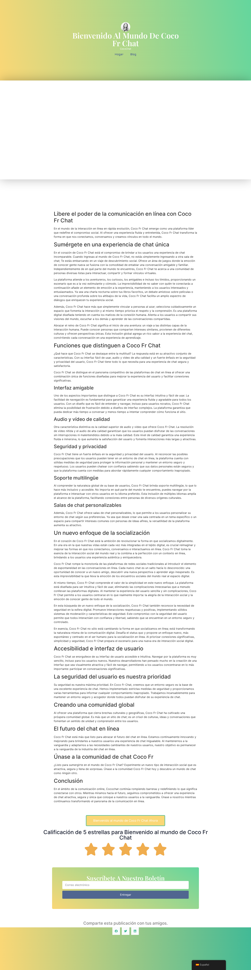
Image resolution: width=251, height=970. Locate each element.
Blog (133, 54)
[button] (116, 931)
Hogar (119, 54)
